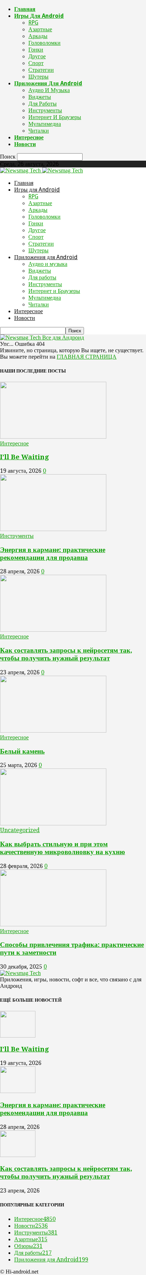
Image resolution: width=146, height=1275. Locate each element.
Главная (24, 9)
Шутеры (38, 76)
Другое (37, 56)
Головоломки (44, 42)
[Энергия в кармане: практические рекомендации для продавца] (53, 529)
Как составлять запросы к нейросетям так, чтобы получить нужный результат (66, 654)
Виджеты (39, 96)
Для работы (42, 103)
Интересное (29, 137)
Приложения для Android (48, 83)
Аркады (37, 36)
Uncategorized (20, 830)
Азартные (40, 29)
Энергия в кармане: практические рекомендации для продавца (52, 553)
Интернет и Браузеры (54, 117)
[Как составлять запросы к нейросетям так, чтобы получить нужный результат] (53, 630)
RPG (33, 22)
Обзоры (28, 1246)
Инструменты (45, 110)
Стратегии (41, 69)
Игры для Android (39, 15)
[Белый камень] (53, 731)
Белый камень (22, 751)
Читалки (38, 130)
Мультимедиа (44, 123)
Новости (25, 144)
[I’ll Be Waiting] (53, 437)
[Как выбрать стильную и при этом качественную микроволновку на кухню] (53, 823)
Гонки (35, 49)
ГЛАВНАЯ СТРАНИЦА (87, 357)
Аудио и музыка (49, 90)
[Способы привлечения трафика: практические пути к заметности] (53, 924)
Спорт (36, 63)
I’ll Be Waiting (24, 457)
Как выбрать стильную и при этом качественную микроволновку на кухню (62, 848)
